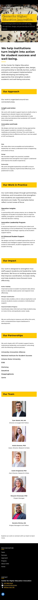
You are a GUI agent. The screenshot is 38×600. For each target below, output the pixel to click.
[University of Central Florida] (13, 2)
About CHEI (5, 564)
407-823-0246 (8, 583)
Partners (4, 555)
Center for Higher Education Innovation (12, 8)
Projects (4, 561)
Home (3, 566)
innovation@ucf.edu (10, 585)
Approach (4, 558)
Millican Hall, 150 (9, 587)
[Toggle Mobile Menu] (36, 2)
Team (3, 552)
